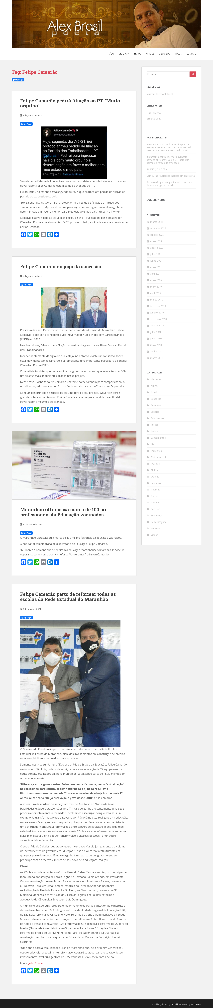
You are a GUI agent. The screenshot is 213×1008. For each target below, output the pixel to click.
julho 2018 (156, 332)
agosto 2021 (157, 247)
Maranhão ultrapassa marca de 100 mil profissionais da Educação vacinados (64, 512)
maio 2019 (156, 286)
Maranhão (156, 450)
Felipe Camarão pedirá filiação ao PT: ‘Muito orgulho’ (70, 103)
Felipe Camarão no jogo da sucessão (60, 266)
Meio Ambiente (159, 457)
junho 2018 (156, 338)
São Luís (155, 509)
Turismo (155, 528)
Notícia (155, 470)
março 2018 (156, 357)
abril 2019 (155, 293)
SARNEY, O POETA (157, 169)
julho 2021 (156, 254)
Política (155, 502)
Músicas (155, 463)
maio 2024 (156, 241)
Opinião (155, 476)
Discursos (164, 53)
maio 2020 (156, 280)
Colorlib (175, 1004)
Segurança (156, 515)
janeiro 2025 (157, 234)
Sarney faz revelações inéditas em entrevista (171, 175)
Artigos (150, 53)
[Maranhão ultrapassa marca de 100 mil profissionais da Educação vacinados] (74, 465)
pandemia (156, 483)
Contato (191, 53)
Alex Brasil (156, 379)
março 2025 (156, 221)
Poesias (155, 496)
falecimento (157, 418)
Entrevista (156, 405)
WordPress (196, 1004)
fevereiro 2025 (158, 228)
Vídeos (178, 53)
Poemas (155, 489)
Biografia (124, 53)
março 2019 (156, 299)
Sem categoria (159, 522)
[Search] (193, 74)
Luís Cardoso (154, 113)
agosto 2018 (157, 325)
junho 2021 (156, 260)
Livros (137, 53)
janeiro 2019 (157, 312)
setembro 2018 (158, 319)
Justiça (154, 431)
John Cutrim (35, 963)
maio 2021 (156, 267)
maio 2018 (156, 345)
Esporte (155, 411)
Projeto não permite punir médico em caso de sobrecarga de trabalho (170, 184)
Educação (156, 398)
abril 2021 (155, 273)
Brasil (154, 392)
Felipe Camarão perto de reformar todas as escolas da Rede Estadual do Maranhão (68, 596)
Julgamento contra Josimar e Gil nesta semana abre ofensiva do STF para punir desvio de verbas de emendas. (168, 159)
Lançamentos (158, 437)
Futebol (155, 424)
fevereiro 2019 (158, 306)
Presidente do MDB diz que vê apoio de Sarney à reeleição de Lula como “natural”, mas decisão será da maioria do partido (169, 147)
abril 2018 (155, 351)
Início (111, 53)
